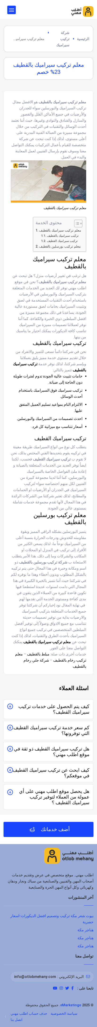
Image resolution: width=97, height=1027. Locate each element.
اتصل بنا (16, 1020)
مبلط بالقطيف (38, 654)
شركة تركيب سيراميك (62, 39)
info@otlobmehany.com (35, 976)
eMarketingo (70, 1005)
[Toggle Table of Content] (76, 223)
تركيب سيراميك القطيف (62, 241)
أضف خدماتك (55, 829)
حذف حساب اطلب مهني (29, 1013)
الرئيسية (83, 39)
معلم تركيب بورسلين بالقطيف (60, 246)
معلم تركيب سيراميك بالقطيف (60, 230)
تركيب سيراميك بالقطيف (63, 235)
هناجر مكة (85, 930)
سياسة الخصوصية (64, 1013)
